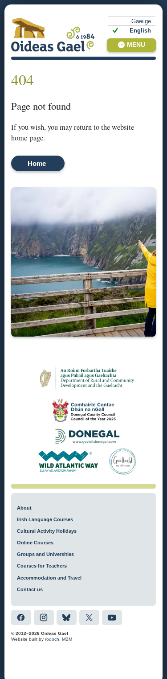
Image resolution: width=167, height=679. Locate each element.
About (24, 507)
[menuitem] (131, 21)
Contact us (30, 589)
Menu (136, 44)
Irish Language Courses (45, 519)
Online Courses (35, 542)
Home (37, 163)
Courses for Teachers (42, 565)
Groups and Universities (45, 554)
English (140, 30)
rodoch (52, 639)
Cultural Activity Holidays (47, 531)
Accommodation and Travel (49, 577)
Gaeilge (141, 21)
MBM (67, 639)
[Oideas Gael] (53, 34)
